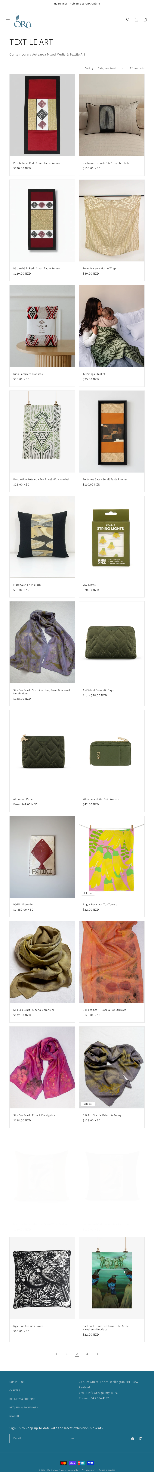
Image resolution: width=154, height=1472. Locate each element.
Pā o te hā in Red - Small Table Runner (36, 163)
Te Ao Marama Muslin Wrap (99, 268)
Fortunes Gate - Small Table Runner (105, 479)
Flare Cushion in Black (27, 584)
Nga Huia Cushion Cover (28, 1326)
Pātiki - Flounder (23, 904)
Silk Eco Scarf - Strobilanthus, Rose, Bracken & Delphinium (41, 691)
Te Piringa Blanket (94, 374)
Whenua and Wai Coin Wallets (101, 799)
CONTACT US (16, 1382)
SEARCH (14, 1416)
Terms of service (107, 1470)
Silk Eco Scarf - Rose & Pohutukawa (104, 1010)
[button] (8, 19)
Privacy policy (89, 1470)
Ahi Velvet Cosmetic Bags (98, 690)
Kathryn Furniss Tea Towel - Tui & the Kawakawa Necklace (106, 1327)
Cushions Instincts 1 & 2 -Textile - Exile (106, 163)
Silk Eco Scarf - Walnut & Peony (102, 1115)
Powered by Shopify (68, 1470)
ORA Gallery (52, 1470)
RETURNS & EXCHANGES (23, 1407)
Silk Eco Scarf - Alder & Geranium (33, 1010)
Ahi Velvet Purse (23, 799)
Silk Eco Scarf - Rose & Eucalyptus (34, 1115)
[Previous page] (57, 1354)
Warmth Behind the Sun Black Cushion (106, 1224)
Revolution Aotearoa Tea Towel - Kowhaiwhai (41, 479)
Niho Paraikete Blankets (28, 374)
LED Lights (89, 584)
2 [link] (77, 1354)
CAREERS (14, 1390)
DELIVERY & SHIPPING (22, 1399)
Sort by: (89, 68)
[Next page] (97, 1354)
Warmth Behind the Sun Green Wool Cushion (41, 1224)
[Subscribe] (73, 1438)
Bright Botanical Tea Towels (100, 904)
